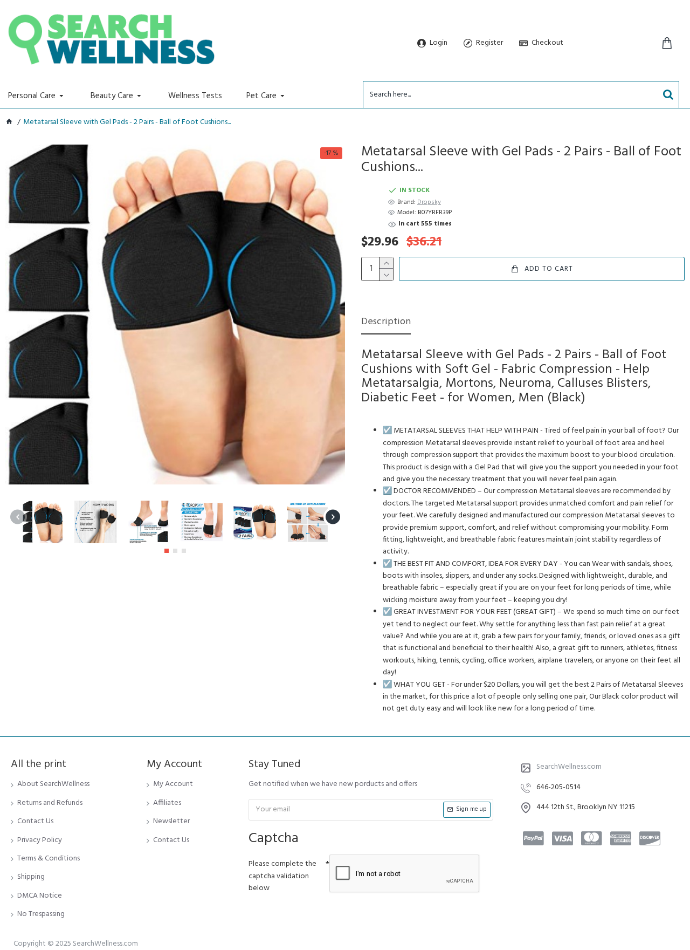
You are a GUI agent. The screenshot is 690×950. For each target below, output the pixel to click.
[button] (17, 516)
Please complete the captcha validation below (282, 876)
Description (386, 323)
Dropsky (429, 202)
